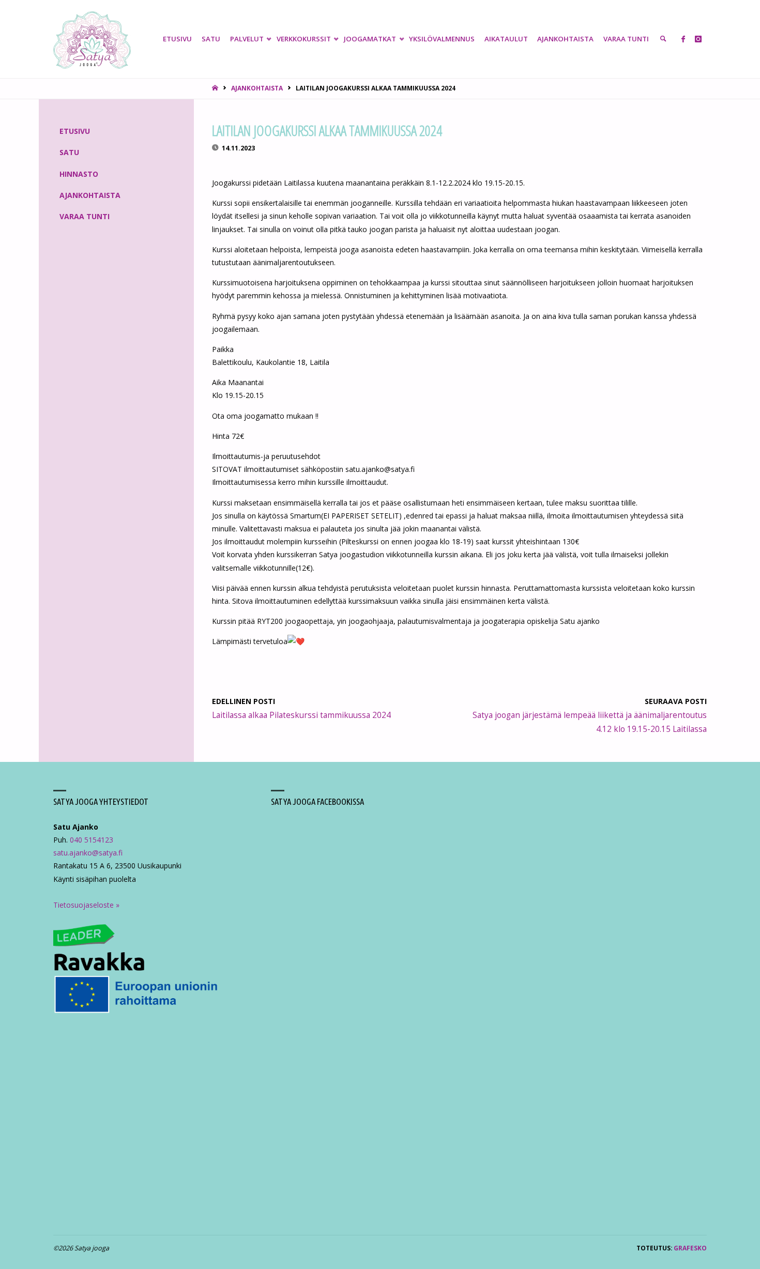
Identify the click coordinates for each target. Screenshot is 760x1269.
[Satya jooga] (92, 39)
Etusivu (74, 131)
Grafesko (690, 1248)
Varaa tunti (84, 216)
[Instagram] (698, 39)
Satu (69, 152)
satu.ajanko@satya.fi (88, 853)
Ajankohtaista (257, 88)
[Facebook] (683, 39)
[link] (663, 39)
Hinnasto (78, 174)
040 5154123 (91, 840)
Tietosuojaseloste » (86, 905)
